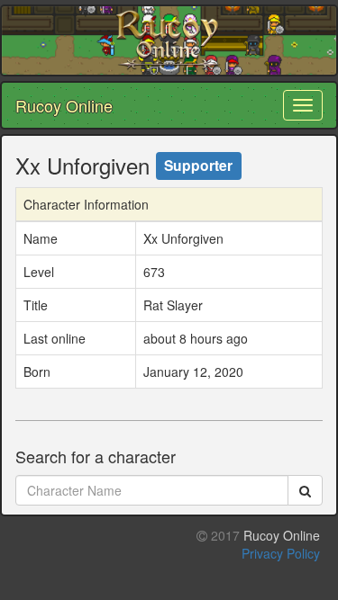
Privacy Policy (281, 553)
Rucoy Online (64, 105)
